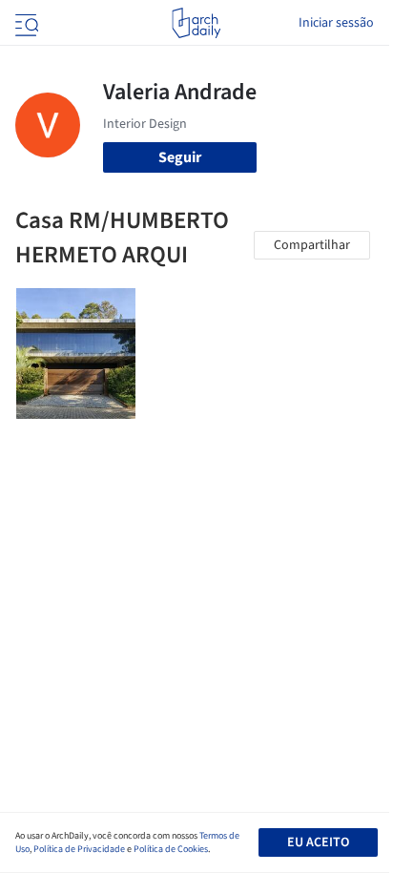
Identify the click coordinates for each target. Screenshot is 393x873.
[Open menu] (24, 23)
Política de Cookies (171, 849)
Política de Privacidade (79, 849)
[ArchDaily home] (196, 23)
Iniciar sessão (336, 23)
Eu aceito (318, 842)
